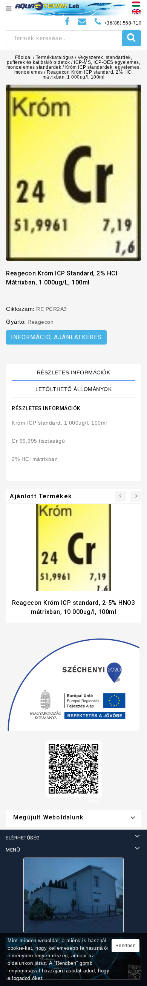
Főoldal (23, 57)
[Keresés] (131, 38)
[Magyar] (136, 4)
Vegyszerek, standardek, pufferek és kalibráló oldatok (69, 60)
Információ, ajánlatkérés (56, 337)
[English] (136, 11)
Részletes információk (73, 372)
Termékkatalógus (55, 57)
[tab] (73, 372)
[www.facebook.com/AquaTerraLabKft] (67, 21)
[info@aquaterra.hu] (82, 21)
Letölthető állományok (73, 389)
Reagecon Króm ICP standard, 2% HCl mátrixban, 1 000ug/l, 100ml (88, 75)
